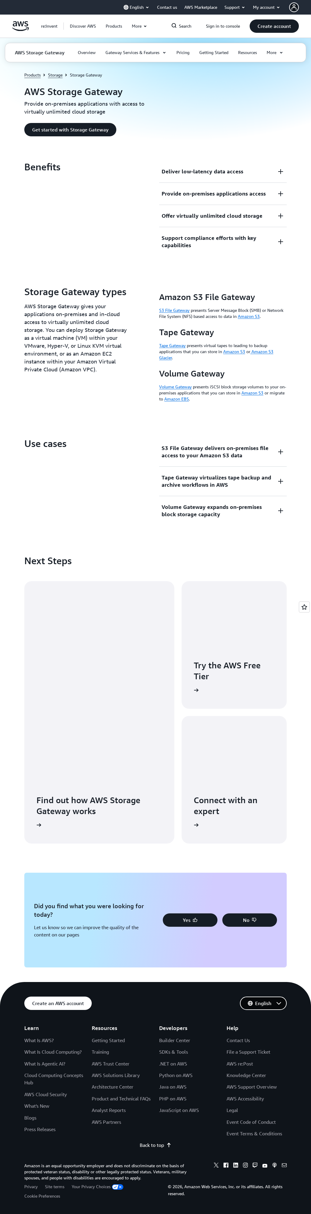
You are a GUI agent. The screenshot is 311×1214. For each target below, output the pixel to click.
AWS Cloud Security (45, 1094)
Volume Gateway (175, 386)
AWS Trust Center (110, 1064)
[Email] (284, 1166)
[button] (83, 26)
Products (32, 74)
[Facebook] (226, 1166)
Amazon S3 (249, 316)
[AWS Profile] (294, 7)
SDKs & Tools (173, 1052)
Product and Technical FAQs (121, 1099)
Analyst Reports (109, 1110)
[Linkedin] (235, 1166)
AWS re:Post (240, 1064)
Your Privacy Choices (91, 1186)
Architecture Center (112, 1087)
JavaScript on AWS (179, 1110)
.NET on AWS (173, 1064)
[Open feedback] (304, 607)
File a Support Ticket (248, 1052)
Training (100, 1052)
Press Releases (40, 1129)
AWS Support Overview (252, 1087)
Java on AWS (172, 1087)
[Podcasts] (274, 1166)
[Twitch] (255, 1166)
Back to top (152, 1145)
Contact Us (238, 1040)
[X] (216, 1166)
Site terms (54, 1186)
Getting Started (108, 1040)
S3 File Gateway (174, 310)
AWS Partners (106, 1122)
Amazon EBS (176, 398)
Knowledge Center (246, 1075)
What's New (36, 1106)
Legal (232, 1110)
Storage (55, 74)
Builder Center (174, 1040)
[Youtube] (264, 1166)
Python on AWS (176, 1075)
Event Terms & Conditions (254, 1133)
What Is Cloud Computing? (53, 1052)
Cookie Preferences (42, 1196)
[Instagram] (245, 1166)
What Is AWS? (39, 1040)
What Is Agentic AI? (44, 1064)
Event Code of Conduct (251, 1122)
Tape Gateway (172, 345)
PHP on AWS (172, 1099)
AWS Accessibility (245, 1099)
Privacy (31, 1186)
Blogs (30, 1118)
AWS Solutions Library (116, 1075)
